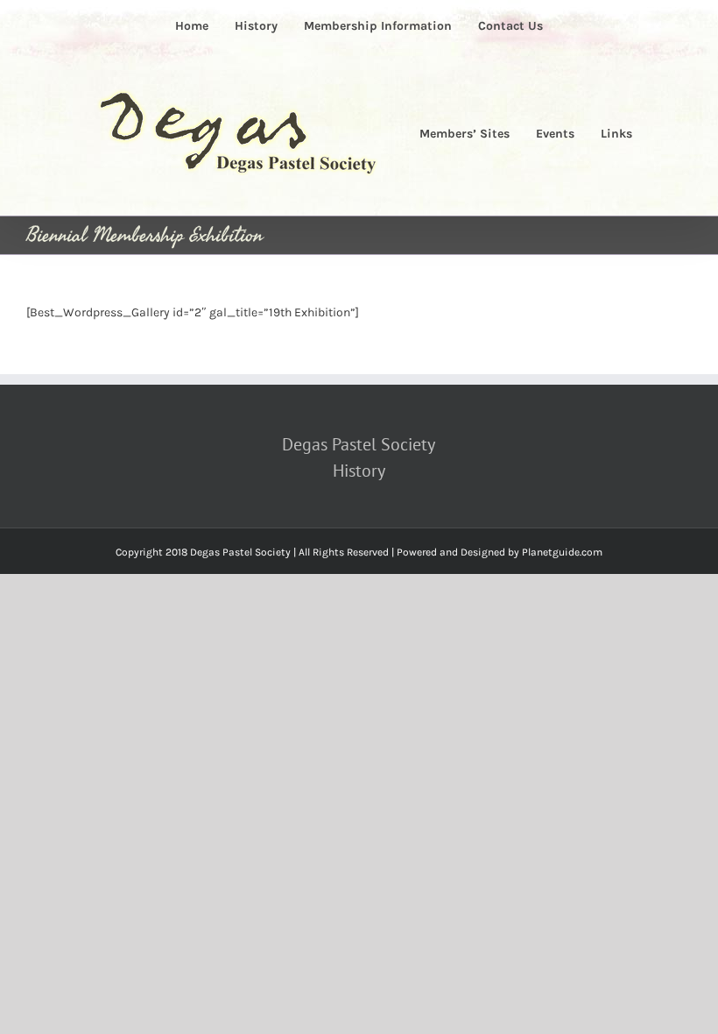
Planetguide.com (562, 552)
